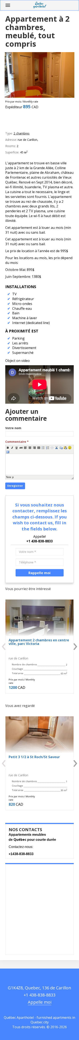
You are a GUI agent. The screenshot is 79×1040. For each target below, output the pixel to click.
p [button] (13, 477)
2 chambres (21, 133)
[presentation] (6, 646)
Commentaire (17, 442)
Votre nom (13, 428)
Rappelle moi (39, 573)
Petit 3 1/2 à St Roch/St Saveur (34, 757)
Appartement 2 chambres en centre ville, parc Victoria (39, 642)
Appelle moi (39, 1002)
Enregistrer (15, 486)
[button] (7, 447)
